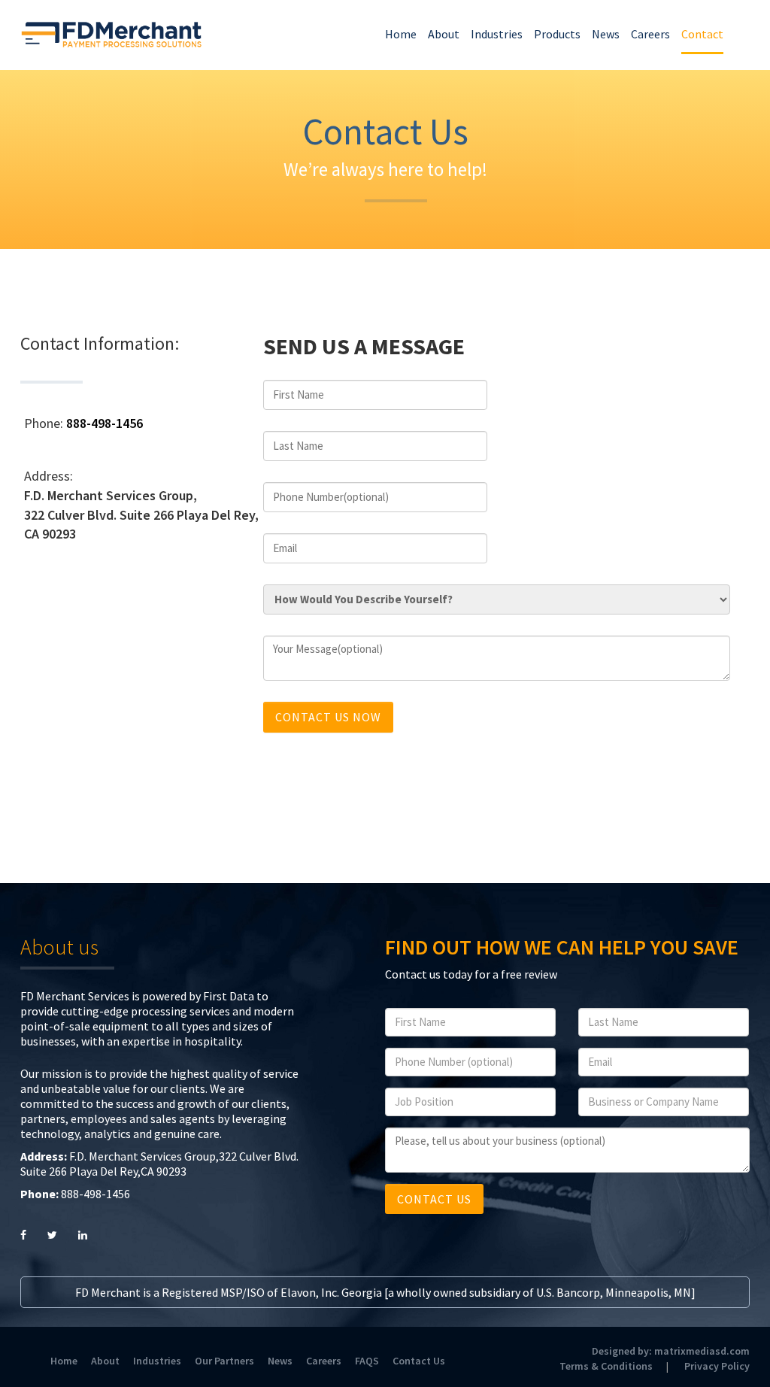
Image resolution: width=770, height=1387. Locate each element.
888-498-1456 (104, 423)
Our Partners (224, 1360)
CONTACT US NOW (328, 716)
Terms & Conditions (606, 1366)
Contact (702, 33)
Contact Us (419, 1360)
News (606, 33)
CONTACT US (434, 1198)
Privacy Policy (717, 1366)
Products (557, 33)
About (443, 33)
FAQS (367, 1360)
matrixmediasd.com (702, 1351)
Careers (650, 33)
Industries (497, 33)
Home (401, 33)
